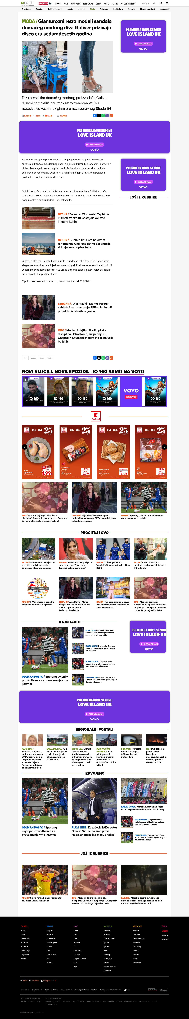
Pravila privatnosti (82, 989)
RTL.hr (23, 1001)
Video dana (137, 962)
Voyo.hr (40, 1001)
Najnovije (165, 935)
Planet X (136, 950)
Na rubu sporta (52, 942)
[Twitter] (99, 115)
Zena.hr (32, 1001)
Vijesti (23, 930)
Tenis (48, 950)
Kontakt (94, 989)
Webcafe (88, 3)
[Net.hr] (164, 989)
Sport (58, 3)
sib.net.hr (66, 1001)
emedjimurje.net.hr (53, 1001)
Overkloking (137, 946)
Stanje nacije (25, 950)
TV (74, 946)
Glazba (76, 938)
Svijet (23, 934)
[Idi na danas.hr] (45, 3)
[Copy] (111, 115)
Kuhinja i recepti (55, 9)
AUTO (106, 3)
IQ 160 (115, 3)
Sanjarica (165, 939)
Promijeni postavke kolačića (110, 989)
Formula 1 (50, 962)
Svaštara (136, 954)
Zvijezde (76, 930)
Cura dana (136, 934)
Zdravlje (131, 9)
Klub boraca (51, 938)
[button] (25, 379)
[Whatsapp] (103, 115)
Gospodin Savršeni (80, 958)
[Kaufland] (94, 416)
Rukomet (50, 934)
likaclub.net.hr (51, 1004)
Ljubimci (81, 9)
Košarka (49, 946)
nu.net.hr (155, 1001)
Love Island (78, 950)
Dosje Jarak (25, 954)
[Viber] (107, 115)
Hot (66, 3)
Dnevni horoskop (139, 938)
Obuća (33, 358)
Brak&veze (26, 9)
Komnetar (136, 942)
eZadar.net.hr (144, 1001)
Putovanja (104, 9)
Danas (24, 926)
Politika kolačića (66, 989)
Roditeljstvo (118, 9)
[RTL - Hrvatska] (152, 989)
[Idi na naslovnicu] (28, 6)
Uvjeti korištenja (50, 989)
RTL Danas (24, 942)
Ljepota (70, 9)
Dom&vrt (39, 9)
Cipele (41, 358)
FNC (48, 958)
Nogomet (50, 930)
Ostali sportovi (51, 954)
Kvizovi (135, 958)
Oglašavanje (37, 989)
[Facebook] (95, 115)
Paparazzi (77, 942)
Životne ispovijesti (147, 9)
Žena (98, 3)
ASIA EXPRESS (128, 3)
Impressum (25, 989)
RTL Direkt (24, 946)
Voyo (75, 966)
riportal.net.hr (108, 1001)
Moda (92, 9)
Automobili (164, 9)
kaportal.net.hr (78, 1001)
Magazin (75, 3)
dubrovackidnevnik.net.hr (126, 1001)
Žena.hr (48, 116)
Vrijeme (23, 958)
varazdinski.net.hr (94, 1001)
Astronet (136, 930)
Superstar (77, 954)
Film (75, 934)
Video (165, 930)
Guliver (50, 358)
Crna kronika (25, 938)
